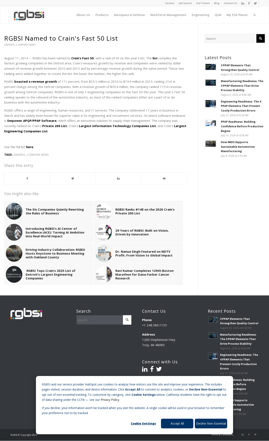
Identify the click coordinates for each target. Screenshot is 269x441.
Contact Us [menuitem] (230, 3)
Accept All (177, 423)
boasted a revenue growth (35, 81)
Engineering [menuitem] (200, 15)
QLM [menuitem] (218, 15)
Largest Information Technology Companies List (117, 126)
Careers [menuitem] (169, 3)
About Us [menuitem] (83, 15)
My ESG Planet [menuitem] (237, 15)
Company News (26, 44)
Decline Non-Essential (211, 423)
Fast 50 (82, 58)
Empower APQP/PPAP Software (32, 120)
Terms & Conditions (222, 434)
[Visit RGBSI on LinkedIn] (145, 370)
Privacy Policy (110, 400)
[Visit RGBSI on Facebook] (152, 370)
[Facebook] (249, 3)
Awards (9, 44)
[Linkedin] (243, 3)
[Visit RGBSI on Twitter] (159, 370)
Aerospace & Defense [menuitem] (129, 15)
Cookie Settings (143, 423)
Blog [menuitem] (216, 3)
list (155, 58)
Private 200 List (54, 126)
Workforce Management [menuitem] (168, 15)
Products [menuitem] (101, 15)
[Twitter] (255, 3)
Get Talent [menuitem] (203, 3)
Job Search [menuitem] (185, 3)
